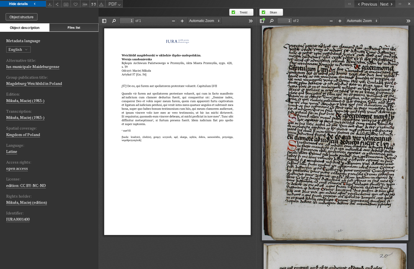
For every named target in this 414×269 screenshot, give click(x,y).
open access (17, 168)
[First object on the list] (349, 4)
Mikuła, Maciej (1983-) (25, 100)
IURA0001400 (18, 219)
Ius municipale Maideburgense (32, 66)
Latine (11, 151)
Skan (273, 12)
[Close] (409, 4)
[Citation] (94, 4)
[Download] (50, 4)
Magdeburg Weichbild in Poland (34, 83)
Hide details (18, 3)
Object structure (22, 16)
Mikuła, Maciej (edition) (26, 202)
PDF (112, 4)
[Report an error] (101, 4)
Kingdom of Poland (23, 134)
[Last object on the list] (400, 4)
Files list (74, 27)
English (15, 49)
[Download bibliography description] (85, 4)
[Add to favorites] (75, 4)
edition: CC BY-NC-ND (26, 185)
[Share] (57, 4)
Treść (244, 12)
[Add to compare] (66, 4)
